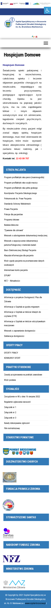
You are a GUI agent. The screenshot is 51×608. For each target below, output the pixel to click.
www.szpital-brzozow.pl (35, 603)
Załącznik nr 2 (10, 412)
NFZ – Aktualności (12, 281)
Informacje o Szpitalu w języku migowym (21, 307)
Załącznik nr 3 (10, 417)
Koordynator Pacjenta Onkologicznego (20, 193)
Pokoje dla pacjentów (13, 214)
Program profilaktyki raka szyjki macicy (21, 182)
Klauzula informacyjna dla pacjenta (18, 255)
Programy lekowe (11, 219)
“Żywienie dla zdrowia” (13, 230)
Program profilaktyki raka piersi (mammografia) (24, 177)
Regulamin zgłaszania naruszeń (17, 402)
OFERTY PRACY (11, 352)
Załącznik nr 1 (10, 407)
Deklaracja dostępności (14, 336)
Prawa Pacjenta (11, 209)
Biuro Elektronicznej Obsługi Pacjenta (20, 250)
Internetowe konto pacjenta (16, 270)
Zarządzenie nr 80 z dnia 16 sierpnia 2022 (22, 396)
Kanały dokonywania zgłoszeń (17, 423)
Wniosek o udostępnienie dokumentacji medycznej (25, 235)
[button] (47, 10)
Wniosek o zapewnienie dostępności (19, 330)
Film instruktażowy (12, 428)
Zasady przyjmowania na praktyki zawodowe (23, 374)
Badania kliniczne (11, 225)
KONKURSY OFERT (12, 358)
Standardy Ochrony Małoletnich (17, 203)
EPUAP (7, 275)
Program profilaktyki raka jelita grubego (21, 188)
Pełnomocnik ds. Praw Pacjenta (17, 198)
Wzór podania (10, 380)
